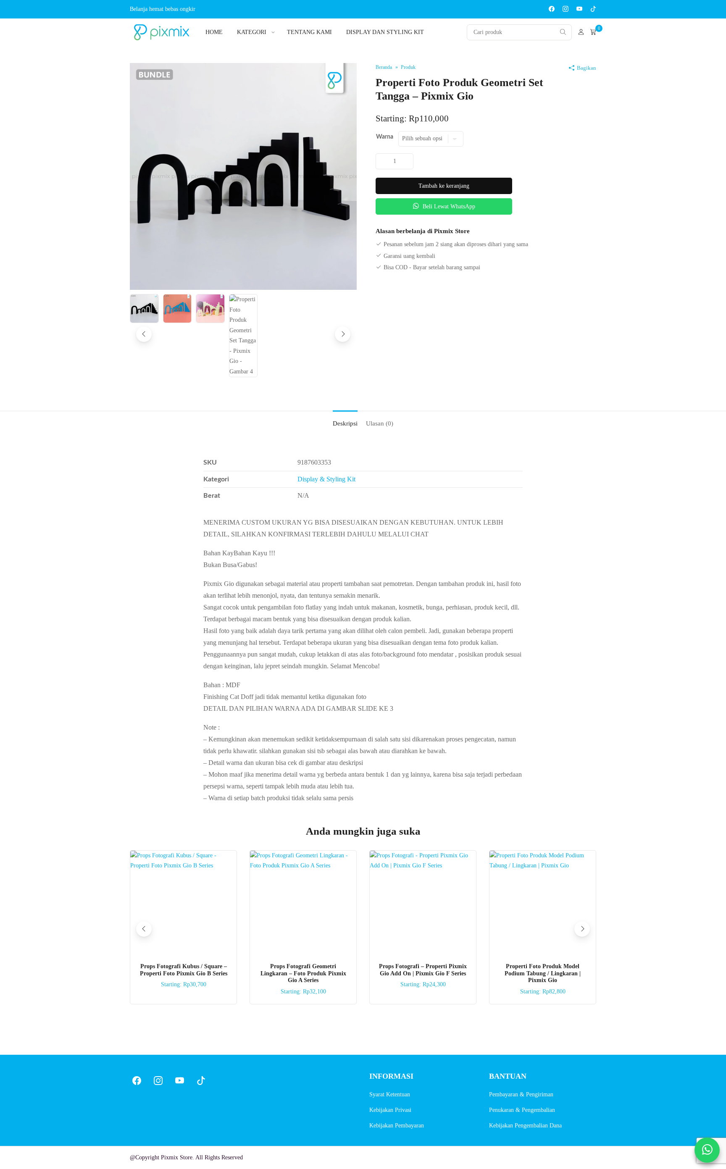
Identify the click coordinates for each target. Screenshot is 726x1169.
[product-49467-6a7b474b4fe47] (243, 176)
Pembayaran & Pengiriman (521, 1094)
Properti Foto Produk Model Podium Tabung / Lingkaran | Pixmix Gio (543, 973)
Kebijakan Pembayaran (396, 1125)
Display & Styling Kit (326, 479)
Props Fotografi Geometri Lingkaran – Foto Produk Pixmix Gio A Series (303, 973)
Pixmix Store (176, 1157)
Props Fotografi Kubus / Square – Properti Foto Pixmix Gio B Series (183, 970)
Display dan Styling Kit (385, 32)
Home (214, 32)
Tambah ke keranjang (443, 186)
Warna (384, 137)
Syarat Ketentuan (389, 1094)
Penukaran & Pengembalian (522, 1110)
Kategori (251, 32)
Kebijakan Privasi (390, 1110)
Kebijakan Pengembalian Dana (525, 1125)
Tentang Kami (309, 32)
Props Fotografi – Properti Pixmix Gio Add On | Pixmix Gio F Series (423, 970)
